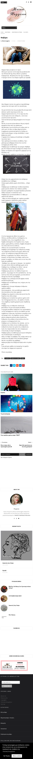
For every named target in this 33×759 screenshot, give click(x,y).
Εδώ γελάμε (4, 712)
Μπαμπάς (3, 723)
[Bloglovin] (19, 519)
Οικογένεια (7, 32)
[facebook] (26, 2)
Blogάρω (26, 32)
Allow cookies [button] (17, 756)
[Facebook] (14, 519)
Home (2, 32)
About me (3, 696)
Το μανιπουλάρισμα (5, 414)
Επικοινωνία (4, 698)
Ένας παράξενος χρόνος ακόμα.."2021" (10, 435)
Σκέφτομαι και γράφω (17, 32)
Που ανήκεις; (12, 615)
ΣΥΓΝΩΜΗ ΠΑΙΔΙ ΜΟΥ (15, 596)
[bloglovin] (30, 2)
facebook (28, 454)
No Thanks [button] (7, 756)
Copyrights (4, 700)
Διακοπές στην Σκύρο (14, 605)
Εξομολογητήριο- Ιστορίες (7, 718)
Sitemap (3, 704)
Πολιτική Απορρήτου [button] (9, 751)
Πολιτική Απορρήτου (6, 702)
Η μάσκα (3, 392)
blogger (22, 454)
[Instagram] (16, 519)
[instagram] (28, 2)
